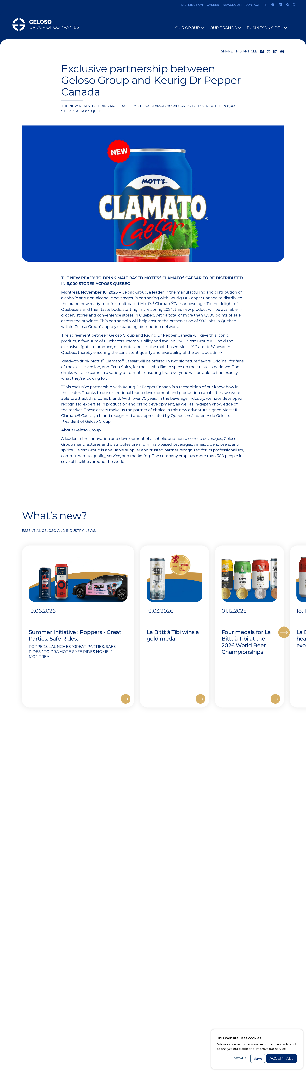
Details (240, 1058)
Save (257, 1058)
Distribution (192, 5)
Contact (252, 5)
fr (265, 5)
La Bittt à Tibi (172, 656)
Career (213, 5)
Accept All (282, 1058)
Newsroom (232, 5)
